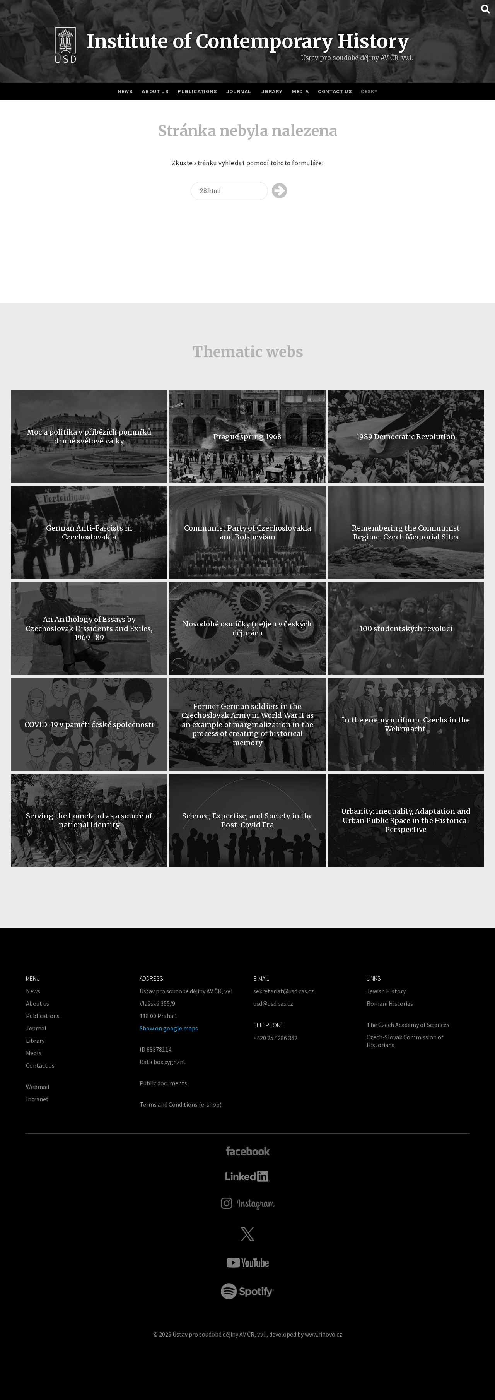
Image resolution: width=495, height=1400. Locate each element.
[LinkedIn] (247, 1176)
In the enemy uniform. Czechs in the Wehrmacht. (406, 724)
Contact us (335, 91)
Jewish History (386, 991)
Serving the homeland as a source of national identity (89, 820)
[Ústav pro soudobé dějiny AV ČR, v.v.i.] (65, 47)
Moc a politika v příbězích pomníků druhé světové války (89, 436)
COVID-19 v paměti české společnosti (89, 724)
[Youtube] (247, 1263)
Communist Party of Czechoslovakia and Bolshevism (247, 532)
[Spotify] (247, 1291)
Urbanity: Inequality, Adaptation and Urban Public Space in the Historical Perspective (406, 820)
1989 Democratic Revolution (406, 436)
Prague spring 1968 (247, 436)
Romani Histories (390, 1003)
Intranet (37, 1099)
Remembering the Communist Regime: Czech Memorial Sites (406, 532)
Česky (369, 91)
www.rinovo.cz (323, 1334)
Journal (238, 91)
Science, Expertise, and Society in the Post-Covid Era (247, 820)
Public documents (163, 1083)
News (125, 91)
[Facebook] (247, 1150)
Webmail (38, 1086)
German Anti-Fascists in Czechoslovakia (89, 532)
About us (155, 91)
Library (271, 91)
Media (300, 91)
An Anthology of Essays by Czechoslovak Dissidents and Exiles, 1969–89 (89, 628)
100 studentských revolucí (405, 628)
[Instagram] (247, 1203)
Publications (197, 91)
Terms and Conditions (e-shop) (181, 1104)
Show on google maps (169, 1028)
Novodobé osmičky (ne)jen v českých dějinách (247, 628)
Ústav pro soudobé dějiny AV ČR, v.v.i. (219, 1334)
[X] (247, 1234)
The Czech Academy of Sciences (408, 1025)
